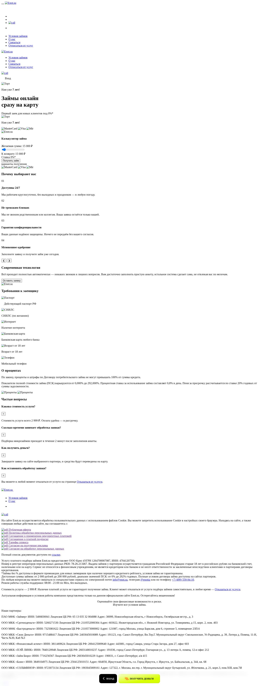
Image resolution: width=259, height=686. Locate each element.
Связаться (14, 42)
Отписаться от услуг (20, 45)
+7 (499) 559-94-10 (183, 579)
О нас (11, 39)
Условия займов (17, 36)
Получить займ (11, 160)
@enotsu (145, 579)
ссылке (56, 554)
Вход (8, 8)
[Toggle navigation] (2, 3)
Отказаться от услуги (89, 481)
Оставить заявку (12, 280)
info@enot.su (120, 579)
